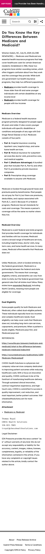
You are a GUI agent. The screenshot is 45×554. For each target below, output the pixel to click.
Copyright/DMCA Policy (15, 550)
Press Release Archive (26, 540)
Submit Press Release (12, 545)
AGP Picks (6, 4)
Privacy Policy (34, 550)
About (11, 540)
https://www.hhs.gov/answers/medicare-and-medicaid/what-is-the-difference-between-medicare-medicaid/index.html (22, 346)
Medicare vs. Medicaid (14, 412)
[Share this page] (41, 21)
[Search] (29, 21)
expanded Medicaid (22, 285)
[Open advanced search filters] (35, 21)
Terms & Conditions (33, 545)
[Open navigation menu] (4, 21)
